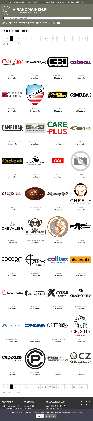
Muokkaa (40, 416)
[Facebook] (83, 403)
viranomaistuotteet (14, 23)
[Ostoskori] (54, 23)
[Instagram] (88, 403)
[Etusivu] (24, 14)
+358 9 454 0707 (57, 406)
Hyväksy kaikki (51, 416)
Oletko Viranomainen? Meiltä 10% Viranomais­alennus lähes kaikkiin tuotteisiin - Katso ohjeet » (46, 2)
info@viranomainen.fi (54, 408)
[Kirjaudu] (50, 22)
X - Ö (9, 43)
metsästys (34, 23)
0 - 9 (17, 43)
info (45, 23)
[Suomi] (59, 23)
